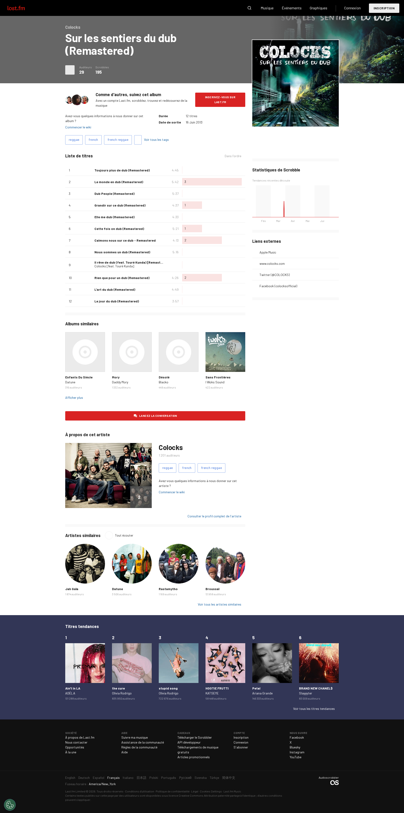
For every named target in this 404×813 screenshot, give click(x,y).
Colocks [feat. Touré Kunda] (114, 266)
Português (168, 778)
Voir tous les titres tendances (314, 709)
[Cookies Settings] (10, 805)
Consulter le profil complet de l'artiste (214, 516)
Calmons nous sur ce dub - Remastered (125, 240)
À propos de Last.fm (79, 737)
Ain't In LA (72, 688)
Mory (115, 377)
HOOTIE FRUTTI (217, 688)
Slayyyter (305, 693)
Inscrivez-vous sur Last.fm (220, 99)
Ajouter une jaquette (295, 120)
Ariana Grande (262, 693)
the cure (118, 688)
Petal (256, 688)
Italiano (128, 778)
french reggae (118, 140)
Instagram (297, 752)
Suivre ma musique (134, 737)
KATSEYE (212, 693)
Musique (267, 8)
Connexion (352, 8)
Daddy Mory (120, 382)
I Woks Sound (215, 382)
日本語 (141, 778)
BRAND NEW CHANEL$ (316, 688)
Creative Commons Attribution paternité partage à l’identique (217, 795)
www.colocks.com (272, 263)
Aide (124, 752)
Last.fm (21, 8)
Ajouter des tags (138, 140)
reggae (74, 140)
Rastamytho (168, 589)
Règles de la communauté (139, 747)
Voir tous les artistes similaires (219, 604)
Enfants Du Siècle (79, 377)
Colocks (171, 447)
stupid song (168, 688)
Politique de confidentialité (173, 791)
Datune (70, 382)
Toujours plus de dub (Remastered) (122, 170)
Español (98, 778)
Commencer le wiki (78, 127)
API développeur (189, 742)
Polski (153, 778)
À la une (70, 752)
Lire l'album (85, 352)
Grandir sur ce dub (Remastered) (119, 205)
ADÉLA (70, 693)
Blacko (163, 382)
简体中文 (228, 778)
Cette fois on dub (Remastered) (119, 229)
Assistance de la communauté (142, 742)
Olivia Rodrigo (122, 693)
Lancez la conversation (158, 415)
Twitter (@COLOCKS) (275, 275)
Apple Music (268, 252)
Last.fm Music (232, 791)
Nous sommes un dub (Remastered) (122, 252)
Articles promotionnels (193, 757)
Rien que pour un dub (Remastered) (121, 278)
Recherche (249, 8)
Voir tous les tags (156, 140)
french (93, 140)
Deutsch (84, 778)
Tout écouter (124, 535)
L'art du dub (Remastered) (114, 289)
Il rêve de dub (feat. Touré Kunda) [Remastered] (131, 262)
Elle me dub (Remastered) (114, 217)
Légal (194, 791)
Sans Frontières (218, 377)
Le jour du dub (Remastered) (116, 301)
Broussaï (212, 589)
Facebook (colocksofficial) (278, 286)
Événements (292, 8)
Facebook (297, 737)
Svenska (201, 778)
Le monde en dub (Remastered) (118, 182)
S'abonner (241, 747)
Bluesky (295, 747)
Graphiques (318, 8)
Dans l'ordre (233, 156)
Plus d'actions (70, 70)
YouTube (295, 757)
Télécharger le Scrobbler (194, 737)
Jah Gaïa (71, 589)
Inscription (384, 8)
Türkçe (214, 778)
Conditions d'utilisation (139, 791)
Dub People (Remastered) (114, 194)
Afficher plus (74, 397)
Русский (185, 778)
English (70, 778)
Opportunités (74, 747)
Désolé (164, 377)
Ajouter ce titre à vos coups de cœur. (89, 170)
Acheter (72, 364)
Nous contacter (76, 742)
